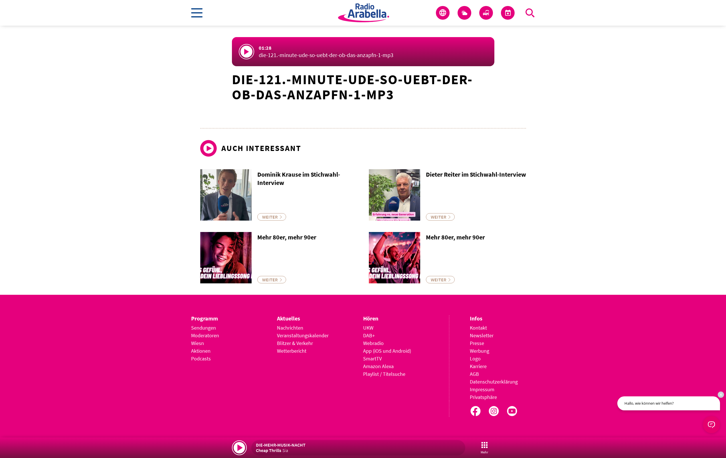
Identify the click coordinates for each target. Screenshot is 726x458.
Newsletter (482, 335)
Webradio (373, 343)
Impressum (482, 389)
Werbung (479, 351)
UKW (368, 327)
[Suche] (530, 13)
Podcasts (201, 358)
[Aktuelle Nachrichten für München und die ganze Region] (443, 13)
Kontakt (478, 327)
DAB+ (369, 335)
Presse (477, 343)
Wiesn (197, 343)
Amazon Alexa (378, 366)
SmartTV (372, 358)
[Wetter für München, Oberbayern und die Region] (464, 13)
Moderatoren (205, 335)
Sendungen (203, 327)
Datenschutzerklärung (494, 381)
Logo (475, 358)
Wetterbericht (291, 351)
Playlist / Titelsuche (384, 374)
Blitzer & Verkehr (295, 343)
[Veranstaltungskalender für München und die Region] (508, 13)
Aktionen (201, 351)
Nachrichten (290, 327)
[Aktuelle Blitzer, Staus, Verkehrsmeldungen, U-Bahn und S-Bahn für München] (486, 13)
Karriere (478, 366)
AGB (474, 374)
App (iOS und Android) (387, 351)
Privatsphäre (483, 397)
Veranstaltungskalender (303, 335)
